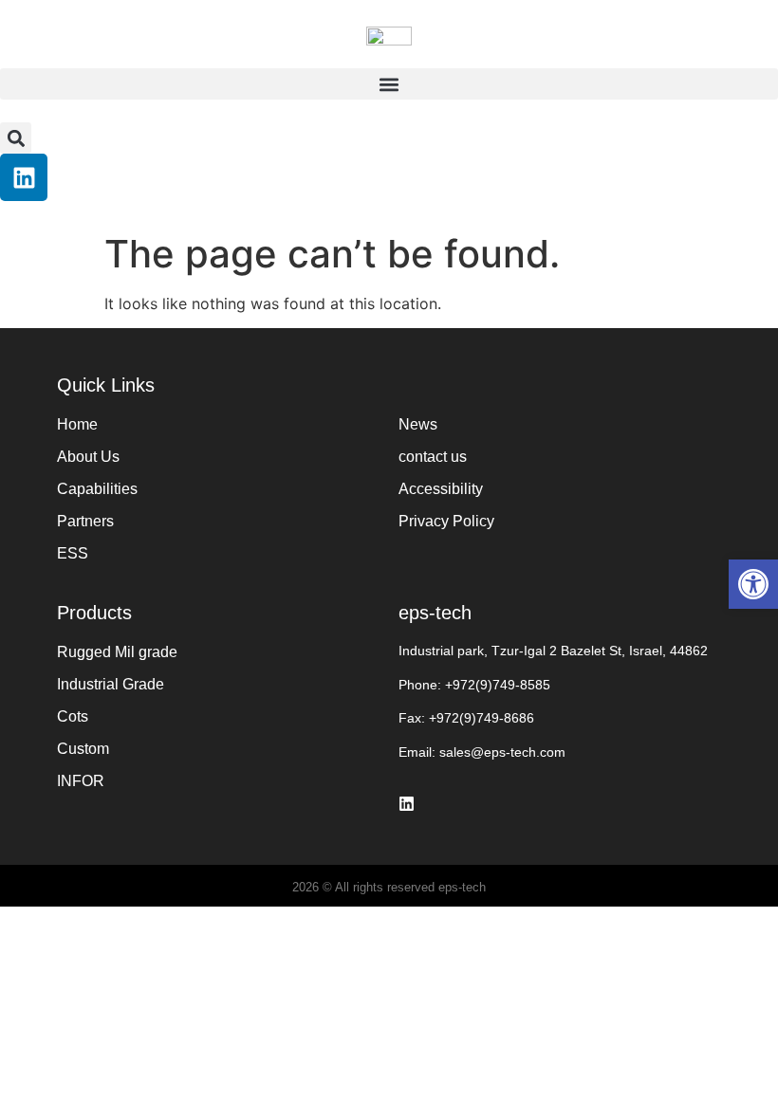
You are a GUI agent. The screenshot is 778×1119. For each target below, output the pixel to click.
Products (94, 612)
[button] (389, 84)
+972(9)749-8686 (481, 717)
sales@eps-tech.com (502, 752)
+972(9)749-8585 (497, 684)
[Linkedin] (23, 177)
